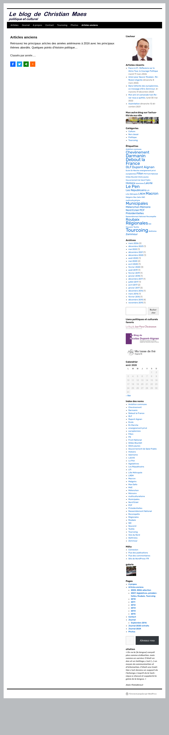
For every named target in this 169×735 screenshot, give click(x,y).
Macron (152, 193)
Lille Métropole (132, 194)
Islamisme (140, 183)
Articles (14, 25)
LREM (141, 193)
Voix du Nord (134, 535)
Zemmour (132, 234)
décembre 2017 (135, 279)
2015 (133, 614)
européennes (131, 174)
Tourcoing (62, 25)
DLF (129, 167)
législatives (133, 464)
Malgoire (129, 197)
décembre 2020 (135, 255)
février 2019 (134, 273)
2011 (133, 602)
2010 (133, 599)
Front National (152, 174)
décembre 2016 (135, 291)
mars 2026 (133, 243)
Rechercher (153, 311)
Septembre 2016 (139, 623)
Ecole (128, 170)
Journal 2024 (134, 629)
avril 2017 (132, 285)
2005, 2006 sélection (141, 590)
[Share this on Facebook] (13, 64)
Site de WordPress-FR (138, 558)
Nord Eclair (132, 210)
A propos (37, 25)
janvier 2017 (134, 288)
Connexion (133, 550)
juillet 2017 (133, 282)
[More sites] (26, 64)
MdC (143, 197)
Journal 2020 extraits (138, 626)
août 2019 (133, 270)
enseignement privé (148, 170)
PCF (142, 210)
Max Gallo (137, 197)
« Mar (128, 395)
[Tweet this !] (19, 64)
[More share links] (32, 64)
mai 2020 (132, 261)
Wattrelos (152, 231)
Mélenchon (132, 207)
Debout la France (135, 161)
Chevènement (137, 152)
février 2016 (134, 297)
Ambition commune (133, 149)
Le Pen (133, 186)
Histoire (130, 183)
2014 (133, 611)
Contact (49, 25)
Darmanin (136, 155)
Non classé (133, 134)
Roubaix (132, 219)
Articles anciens (90, 25)
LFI (148, 190)
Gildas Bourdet (132, 177)
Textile (136, 227)
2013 (133, 608)
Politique (132, 137)
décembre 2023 (135, 246)
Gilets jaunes (143, 177)
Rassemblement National (136, 216)
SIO (149, 224)
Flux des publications (138, 553)
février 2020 (134, 267)
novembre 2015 (135, 302)
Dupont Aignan (143, 167)
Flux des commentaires (139, 556)
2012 (133, 605)
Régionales (137, 223)
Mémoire (145, 207)
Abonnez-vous (147, 640)
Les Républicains (136, 190)
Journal (26, 25)
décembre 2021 (135, 252)
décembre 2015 (135, 300)
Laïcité (148, 183)
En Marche (135, 170)
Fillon (140, 173)
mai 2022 (132, 249)
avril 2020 (133, 264)
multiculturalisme (133, 200)
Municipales (137, 203)
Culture (131, 131)
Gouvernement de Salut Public (138, 180)
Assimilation (134, 104)
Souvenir (129, 227)
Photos (74, 25)
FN (145, 174)
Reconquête (151, 216)
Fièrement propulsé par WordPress (143, 693)
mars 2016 (133, 294)
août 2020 (133, 258)
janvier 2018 (134, 276)
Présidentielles (135, 213)
